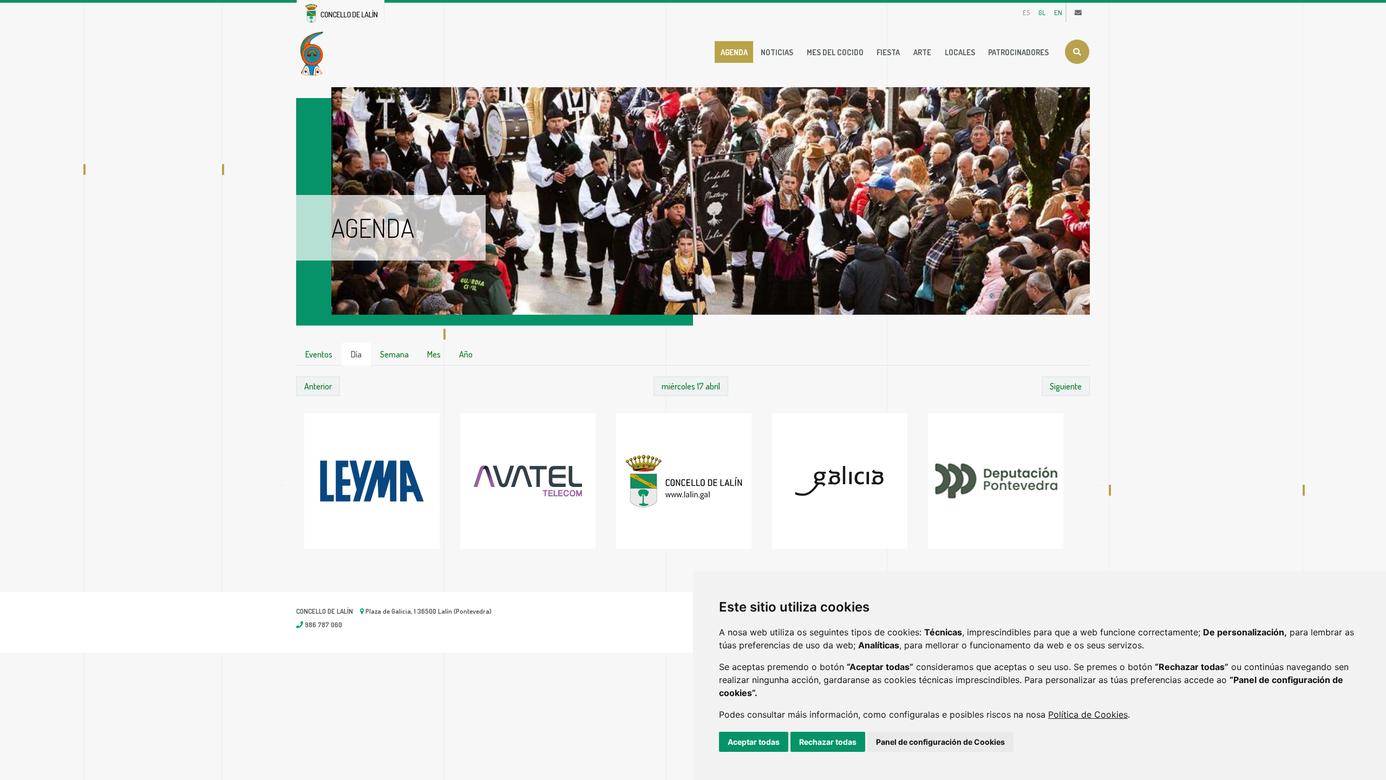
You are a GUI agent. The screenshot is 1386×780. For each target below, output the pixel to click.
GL (1041, 12)
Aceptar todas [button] (754, 741)
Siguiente (1066, 386)
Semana (394, 354)
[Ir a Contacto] (1078, 12)
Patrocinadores (1018, 52)
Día (356, 354)
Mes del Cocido (835, 52)
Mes (434, 354)
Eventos (318, 354)
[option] (382, 481)
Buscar (1077, 52)
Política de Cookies (1088, 714)
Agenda (734, 52)
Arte (922, 52)
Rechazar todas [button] (828, 741)
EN (1058, 12)
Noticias (777, 52)
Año (466, 354)
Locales (960, 52)
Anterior (318, 386)
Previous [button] (288, 481)
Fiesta (888, 52)
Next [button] (1098, 481)
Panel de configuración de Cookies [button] (940, 741)
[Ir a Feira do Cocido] (314, 52)
